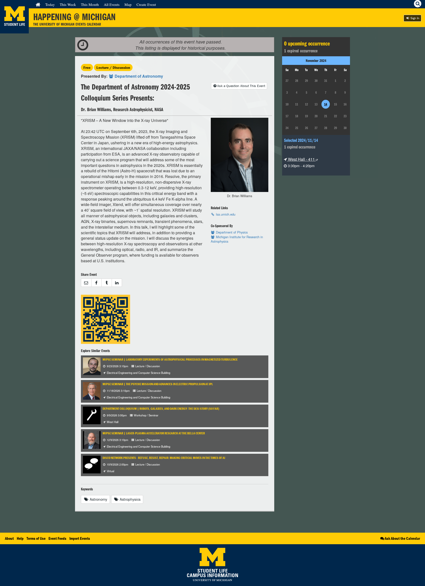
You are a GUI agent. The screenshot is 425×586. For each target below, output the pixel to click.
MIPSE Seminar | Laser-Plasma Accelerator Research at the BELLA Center (154, 433)
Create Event (146, 4)
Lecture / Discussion (113, 67)
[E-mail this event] (86, 282)
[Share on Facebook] (96, 282)
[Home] (38, 4)
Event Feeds (57, 538)
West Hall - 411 (301, 159)
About (9, 538)
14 (325, 104)
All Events (112, 4)
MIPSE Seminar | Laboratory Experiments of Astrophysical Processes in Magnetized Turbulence (170, 359)
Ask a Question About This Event (241, 86)
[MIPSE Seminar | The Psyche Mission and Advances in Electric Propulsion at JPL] (92, 390)
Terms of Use (36, 538)
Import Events (79, 538)
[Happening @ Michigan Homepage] (14, 30)
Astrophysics (129, 499)
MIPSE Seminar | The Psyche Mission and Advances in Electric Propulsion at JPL (158, 384)
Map (128, 4)
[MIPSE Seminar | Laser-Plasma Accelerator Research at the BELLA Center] (92, 439)
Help (20, 538)
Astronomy (98, 499)
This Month (90, 4)
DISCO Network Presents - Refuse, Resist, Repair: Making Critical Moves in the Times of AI (164, 458)
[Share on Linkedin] (117, 282)
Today (50, 4)
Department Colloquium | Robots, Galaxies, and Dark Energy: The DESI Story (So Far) (161, 409)
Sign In (414, 18)
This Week (68, 4)
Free (87, 67)
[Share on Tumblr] (106, 282)
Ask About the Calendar (402, 538)
